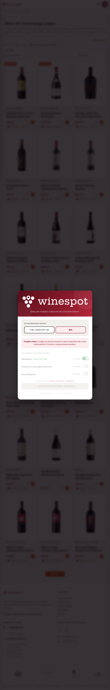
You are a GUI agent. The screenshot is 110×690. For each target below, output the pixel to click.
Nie (71, 329)
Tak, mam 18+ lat (39, 329)
